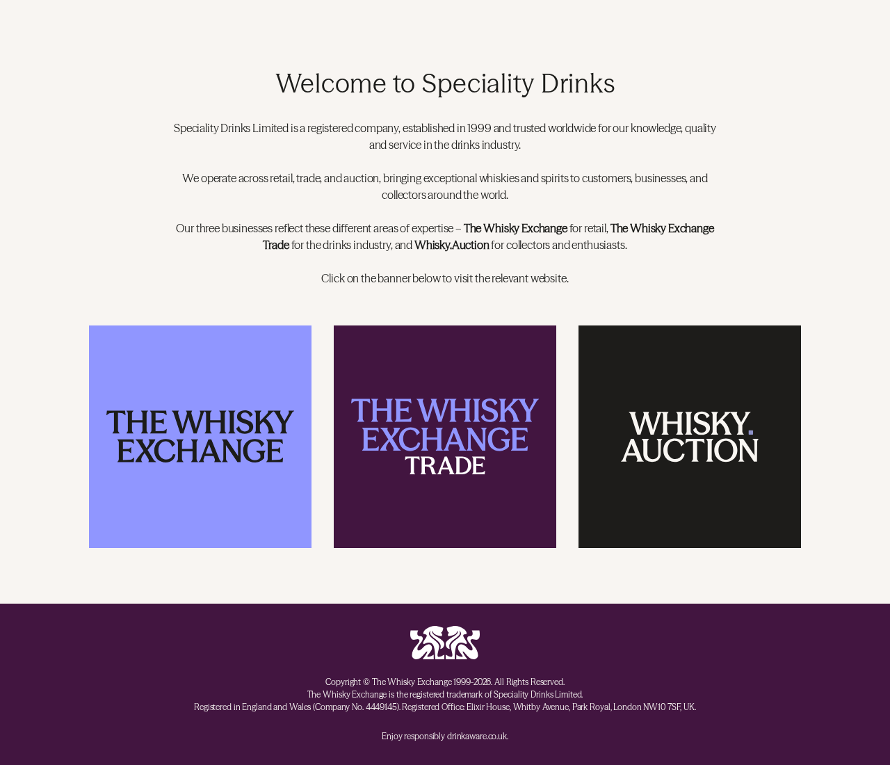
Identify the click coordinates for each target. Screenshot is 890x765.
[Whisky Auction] (689, 436)
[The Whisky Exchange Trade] (445, 436)
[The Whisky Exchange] (200, 436)
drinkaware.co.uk (477, 736)
